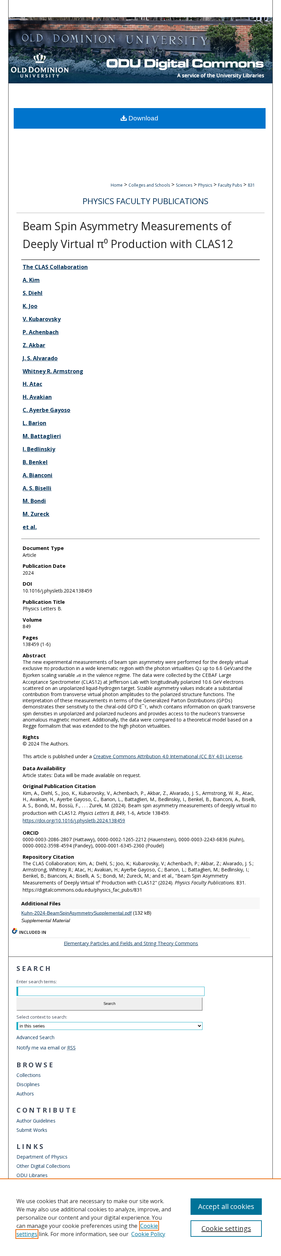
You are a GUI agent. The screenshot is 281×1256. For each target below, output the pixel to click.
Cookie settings (226, 1228)
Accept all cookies (226, 1206)
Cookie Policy (148, 1234)
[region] (140, 1217)
